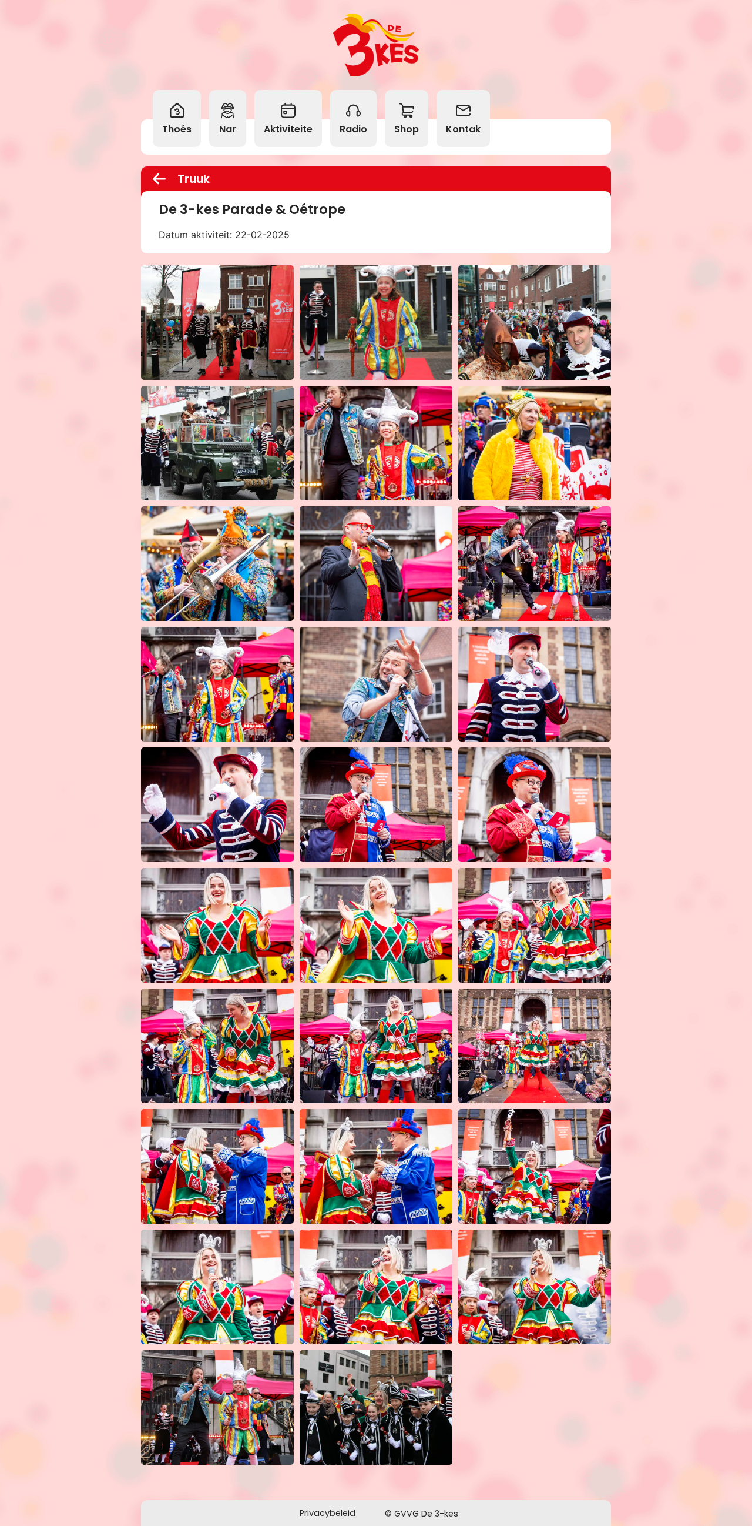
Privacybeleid (327, 1513)
